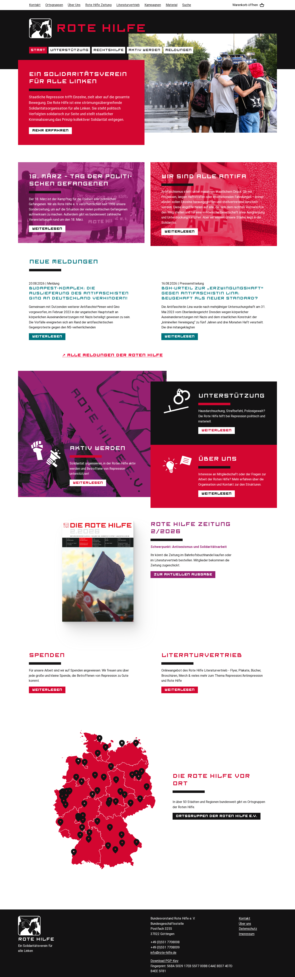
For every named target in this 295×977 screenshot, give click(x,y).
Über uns (245, 924)
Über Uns (74, 5)
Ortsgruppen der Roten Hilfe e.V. (216, 816)
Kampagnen (152, 5)
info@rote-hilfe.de (163, 952)
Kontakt (35, 5)
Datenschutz (248, 929)
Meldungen (178, 50)
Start (38, 50)
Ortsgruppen (54, 5)
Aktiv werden (144, 50)
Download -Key (164, 961)
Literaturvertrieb (128, 5)
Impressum (246, 934)
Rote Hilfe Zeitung (98, 5)
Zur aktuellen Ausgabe (183, 574)
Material (171, 5)
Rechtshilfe (108, 50)
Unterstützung (69, 50)
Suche (186, 5)
